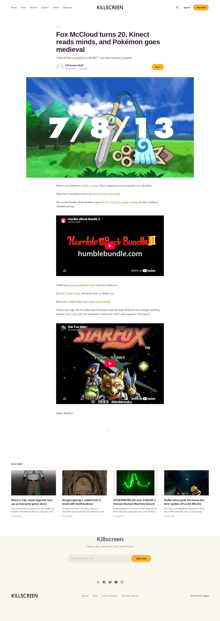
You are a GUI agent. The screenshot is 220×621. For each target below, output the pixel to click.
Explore (45, 7)
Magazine (67, 7)
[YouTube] (115, 582)
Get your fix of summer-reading (121, 202)
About (56, 7)
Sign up (85, 596)
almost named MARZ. (99, 301)
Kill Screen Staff (74, 65)
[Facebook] (104, 582)
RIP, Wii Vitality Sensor (68, 293)
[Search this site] (177, 7)
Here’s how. (72, 314)
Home (14, 7)
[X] (98, 582)
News (59, 27)
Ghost (206, 596)
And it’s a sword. (90, 185)
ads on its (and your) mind (106, 193)
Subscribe (201, 7)
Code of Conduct (109, 596)
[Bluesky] (110, 582)
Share (158, 67)
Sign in (187, 7)
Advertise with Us (130, 596)
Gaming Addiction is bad (82, 285)
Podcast (33, 7)
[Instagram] (121, 582)
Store (23, 7)
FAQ (95, 596)
